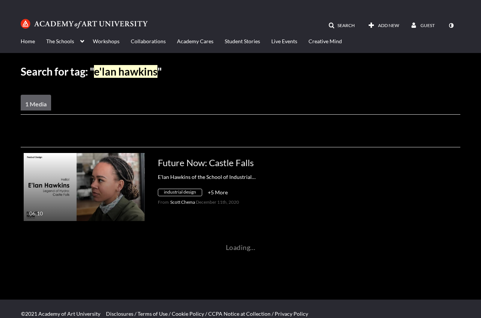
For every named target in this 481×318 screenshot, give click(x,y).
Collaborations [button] (148, 41)
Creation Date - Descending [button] (77, 137)
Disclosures (119, 313)
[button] (342, 25)
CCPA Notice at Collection (239, 313)
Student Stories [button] (242, 41)
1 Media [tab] (36, 104)
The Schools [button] (60, 41)
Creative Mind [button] (325, 41)
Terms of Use (153, 313)
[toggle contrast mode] (451, 25)
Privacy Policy (291, 313)
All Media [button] (172, 137)
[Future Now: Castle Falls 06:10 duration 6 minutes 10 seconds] (84, 186)
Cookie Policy (188, 313)
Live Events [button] (284, 41)
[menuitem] (33, 40)
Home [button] (28, 41)
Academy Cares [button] (195, 41)
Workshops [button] (106, 41)
